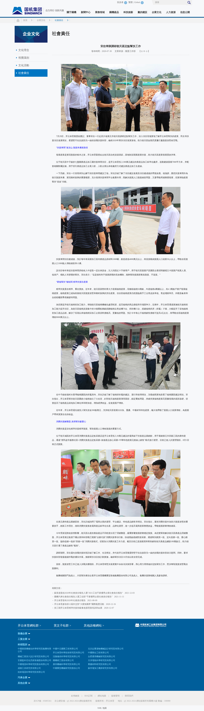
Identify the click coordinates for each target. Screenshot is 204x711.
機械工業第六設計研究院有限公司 (33, 656)
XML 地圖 (102, 708)
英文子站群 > (62, 625)
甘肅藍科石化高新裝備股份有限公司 (34, 660)
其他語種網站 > (94, 625)
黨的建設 (142, 12)
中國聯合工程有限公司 (98, 652)
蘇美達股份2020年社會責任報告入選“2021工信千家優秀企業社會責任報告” (89, 593)
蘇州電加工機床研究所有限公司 (102, 668)
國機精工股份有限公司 (63, 660)
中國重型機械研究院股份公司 (66, 668)
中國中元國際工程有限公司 (65, 649)
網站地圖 (102, 696)
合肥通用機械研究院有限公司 (101, 656)
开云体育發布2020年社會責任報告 (70, 600)
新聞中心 (86, 12)
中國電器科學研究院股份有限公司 (33, 664)
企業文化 (156, 12)
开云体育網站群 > (29, 625)
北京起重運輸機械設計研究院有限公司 (106, 649)
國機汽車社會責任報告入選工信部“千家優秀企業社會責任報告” (84, 597)
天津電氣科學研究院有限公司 (101, 660)
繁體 (130, 2)
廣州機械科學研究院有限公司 (66, 664)
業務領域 (100, 12)
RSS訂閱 (88, 696)
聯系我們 (129, 696)
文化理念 (23, 50)
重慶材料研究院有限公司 (99, 664)
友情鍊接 (75, 696)
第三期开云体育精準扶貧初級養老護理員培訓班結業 (78, 608)
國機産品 (114, 12)
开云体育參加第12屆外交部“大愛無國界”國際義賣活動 (79, 604)
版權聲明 (115, 696)
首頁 (25, 20)
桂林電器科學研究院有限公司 (31, 672)
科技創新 (128, 12)
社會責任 (59, 20)
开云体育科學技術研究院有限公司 (68, 652)
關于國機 (71, 12)
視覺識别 (23, 57)
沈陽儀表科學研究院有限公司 (66, 656)
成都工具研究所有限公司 (29, 668)
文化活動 (23, 65)
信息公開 (185, 12)
